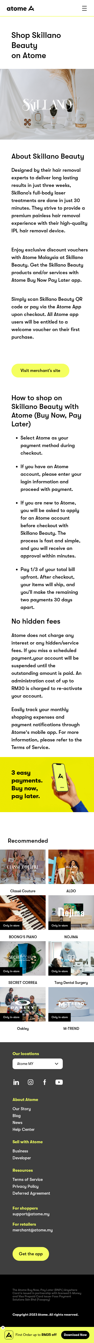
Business (20, 1151)
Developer (22, 1158)
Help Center (24, 1129)
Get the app (31, 1253)
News (17, 1122)
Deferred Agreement (31, 1193)
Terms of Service (28, 1179)
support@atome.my (31, 1214)
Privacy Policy (26, 1186)
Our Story (22, 1108)
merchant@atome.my (33, 1230)
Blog (17, 1115)
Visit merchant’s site (40, 370)
